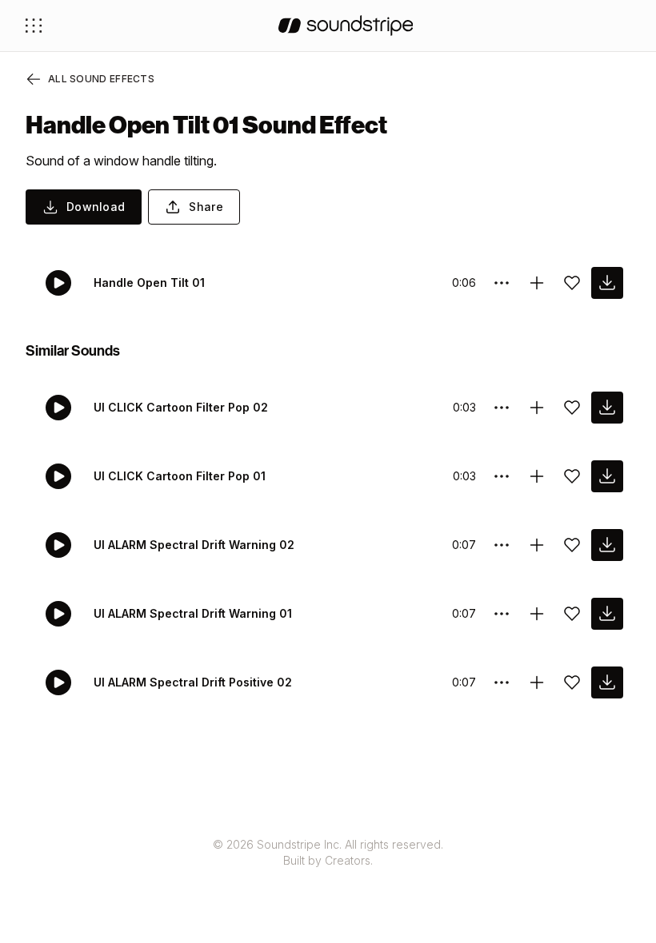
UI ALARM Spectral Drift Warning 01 (193, 613)
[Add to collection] (537, 283)
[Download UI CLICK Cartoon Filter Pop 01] (607, 476)
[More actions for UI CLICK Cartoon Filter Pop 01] (502, 476)
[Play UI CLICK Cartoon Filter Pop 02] (58, 407)
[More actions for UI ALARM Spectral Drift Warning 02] (502, 545)
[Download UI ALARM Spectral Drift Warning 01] (607, 614)
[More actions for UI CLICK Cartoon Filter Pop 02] (502, 408)
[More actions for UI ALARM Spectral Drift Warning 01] (502, 614)
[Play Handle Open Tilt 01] (58, 283)
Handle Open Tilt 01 (149, 282)
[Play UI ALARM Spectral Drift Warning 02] (58, 545)
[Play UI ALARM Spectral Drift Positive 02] (58, 682)
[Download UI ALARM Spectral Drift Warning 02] (607, 545)
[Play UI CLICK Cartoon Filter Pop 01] (58, 476)
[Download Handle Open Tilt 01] (607, 283)
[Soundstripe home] (346, 25)
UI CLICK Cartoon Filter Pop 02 (181, 407)
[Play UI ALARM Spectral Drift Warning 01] (58, 614)
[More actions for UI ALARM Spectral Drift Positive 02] (502, 682)
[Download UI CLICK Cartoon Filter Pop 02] (607, 408)
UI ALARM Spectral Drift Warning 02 (194, 544)
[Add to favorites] (572, 283)
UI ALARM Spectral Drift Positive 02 (193, 682)
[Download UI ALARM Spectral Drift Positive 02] (607, 682)
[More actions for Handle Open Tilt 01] (502, 283)
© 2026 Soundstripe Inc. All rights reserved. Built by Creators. (328, 852)
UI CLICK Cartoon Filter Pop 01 (180, 476)
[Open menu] (33, 25)
